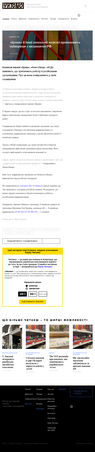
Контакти (51, 413)
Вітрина (74, 19)
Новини (6, 19)
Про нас (51, 389)
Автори (50, 394)
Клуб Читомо (53, 423)
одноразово (34, 289)
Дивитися (22, 19)
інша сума (43, 294)
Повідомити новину (80, 392)
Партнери (51, 418)
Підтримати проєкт (33, 302)
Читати (14, 19)
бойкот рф (9, 27)
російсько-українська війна (63, 27)
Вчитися (44, 19)
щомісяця (33, 286)
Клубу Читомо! (45, 267)
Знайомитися (33, 19)
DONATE (62, 389)
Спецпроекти (63, 19)
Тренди (53, 19)
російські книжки (36, 27)
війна (21, 27)
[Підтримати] (79, 15)
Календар (40, 409)
